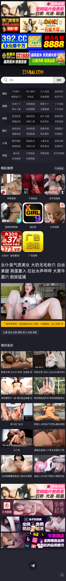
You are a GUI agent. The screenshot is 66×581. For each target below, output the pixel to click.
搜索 (59, 79)
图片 (4, 130)
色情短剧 (30, 158)
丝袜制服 (30, 109)
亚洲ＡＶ (16, 103)
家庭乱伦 (30, 140)
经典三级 (30, 121)
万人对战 (44, 91)
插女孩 (16, 153)
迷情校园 (16, 146)
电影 (4, 118)
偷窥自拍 (16, 128)
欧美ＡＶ (44, 103)
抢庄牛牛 (59, 96)
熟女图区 (44, 133)
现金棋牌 (44, 96)
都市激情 (16, 140)
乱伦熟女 (44, 121)
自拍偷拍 (30, 103)
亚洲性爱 (16, 116)
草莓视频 (44, 153)
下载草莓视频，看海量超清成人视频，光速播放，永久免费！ (33, 323)
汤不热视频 (59, 153)
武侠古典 (59, 140)
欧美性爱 (59, 116)
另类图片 (59, 133)
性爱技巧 (59, 146)
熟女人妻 (16, 109)
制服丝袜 (16, 121)
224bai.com (33, 72)
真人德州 (30, 91)
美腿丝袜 (16, 133)
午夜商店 (30, 153)
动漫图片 (59, 128)
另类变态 (59, 121)
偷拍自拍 (30, 116)
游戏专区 (59, 91)
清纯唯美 (30, 133)
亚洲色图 (30, 128)
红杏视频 (16, 158)
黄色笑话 (44, 146)
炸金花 (30, 96)
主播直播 (44, 109)
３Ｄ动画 (59, 103)
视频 (4, 106)
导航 (4, 155)
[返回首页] (62, 575)
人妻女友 (44, 140)
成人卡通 (44, 116)
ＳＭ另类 (59, 109)
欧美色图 (44, 128)
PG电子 (16, 91)
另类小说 (30, 146)
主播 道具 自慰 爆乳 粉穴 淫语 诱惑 (20, 332)
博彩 (4, 93)
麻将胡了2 (16, 96)
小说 (4, 143)
